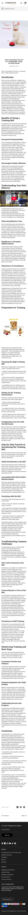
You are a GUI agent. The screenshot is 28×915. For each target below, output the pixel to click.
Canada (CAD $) (7, 899)
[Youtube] (10, 843)
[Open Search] (2, 8)
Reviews (3, 862)
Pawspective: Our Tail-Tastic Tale (11, 852)
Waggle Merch (13, 911)
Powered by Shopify (21, 911)
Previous (6, 815)
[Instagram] (7, 843)
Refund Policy (5, 872)
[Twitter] (2, 843)
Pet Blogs (4, 857)
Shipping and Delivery (8, 870)
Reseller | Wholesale (7, 874)
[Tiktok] (12, 843)
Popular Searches (6, 855)
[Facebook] (5, 843)
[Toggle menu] (2, 3)
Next (23, 815)
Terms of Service (6, 879)
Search (3, 859)
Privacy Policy (5, 877)
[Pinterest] (15, 843)
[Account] (21, 2)
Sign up (7, 835)
